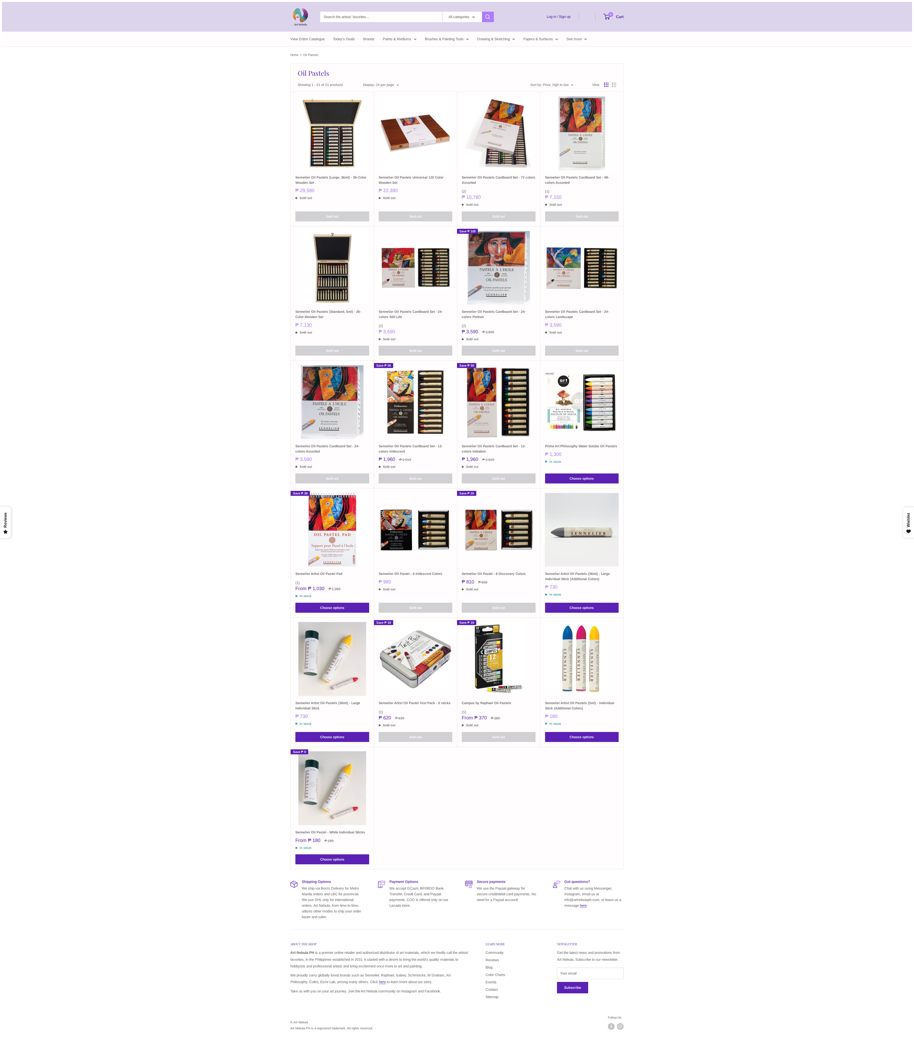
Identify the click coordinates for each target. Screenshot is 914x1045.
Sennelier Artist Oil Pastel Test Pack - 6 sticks (415, 703)
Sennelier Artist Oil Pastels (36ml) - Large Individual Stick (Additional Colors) (577, 576)
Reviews (492, 960)
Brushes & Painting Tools (444, 39)
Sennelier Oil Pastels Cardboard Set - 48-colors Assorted (577, 179)
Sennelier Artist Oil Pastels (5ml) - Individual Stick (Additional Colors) (579, 705)
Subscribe (572, 987)
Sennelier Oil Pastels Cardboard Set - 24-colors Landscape (577, 314)
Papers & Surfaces (538, 39)
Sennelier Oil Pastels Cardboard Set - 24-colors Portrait (494, 314)
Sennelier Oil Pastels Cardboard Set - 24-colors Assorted (327, 448)
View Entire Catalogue (307, 39)
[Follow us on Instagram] (620, 1026)
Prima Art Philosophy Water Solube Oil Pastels (581, 446)
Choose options (582, 478)
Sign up (565, 17)
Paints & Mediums (397, 39)
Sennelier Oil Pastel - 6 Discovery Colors (494, 574)
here (583, 905)
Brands (368, 39)
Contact (492, 989)
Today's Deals (344, 39)
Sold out (332, 216)
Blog (489, 967)
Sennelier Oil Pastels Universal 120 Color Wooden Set (411, 179)
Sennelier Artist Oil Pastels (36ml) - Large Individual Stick (327, 705)
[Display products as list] (614, 85)
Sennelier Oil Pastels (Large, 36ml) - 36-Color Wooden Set (330, 179)
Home (294, 55)
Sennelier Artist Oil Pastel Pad (318, 574)
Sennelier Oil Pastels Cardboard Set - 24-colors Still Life (411, 314)
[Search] (488, 17)
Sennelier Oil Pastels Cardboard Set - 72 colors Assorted (498, 179)
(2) (464, 191)
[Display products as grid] (606, 85)
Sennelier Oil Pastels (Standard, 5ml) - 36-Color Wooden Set (328, 314)
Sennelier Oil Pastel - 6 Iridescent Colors (410, 574)
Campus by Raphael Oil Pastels (486, 703)
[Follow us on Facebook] (611, 1026)
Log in (551, 17)
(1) (547, 191)
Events (491, 982)
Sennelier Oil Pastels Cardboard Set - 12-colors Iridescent (411, 448)
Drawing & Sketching (493, 39)
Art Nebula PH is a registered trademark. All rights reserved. (331, 1028)
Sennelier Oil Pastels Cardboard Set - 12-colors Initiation (494, 448)
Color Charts (495, 975)
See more (574, 39)
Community (495, 952)
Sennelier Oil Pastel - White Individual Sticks (330, 832)
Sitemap (492, 997)
